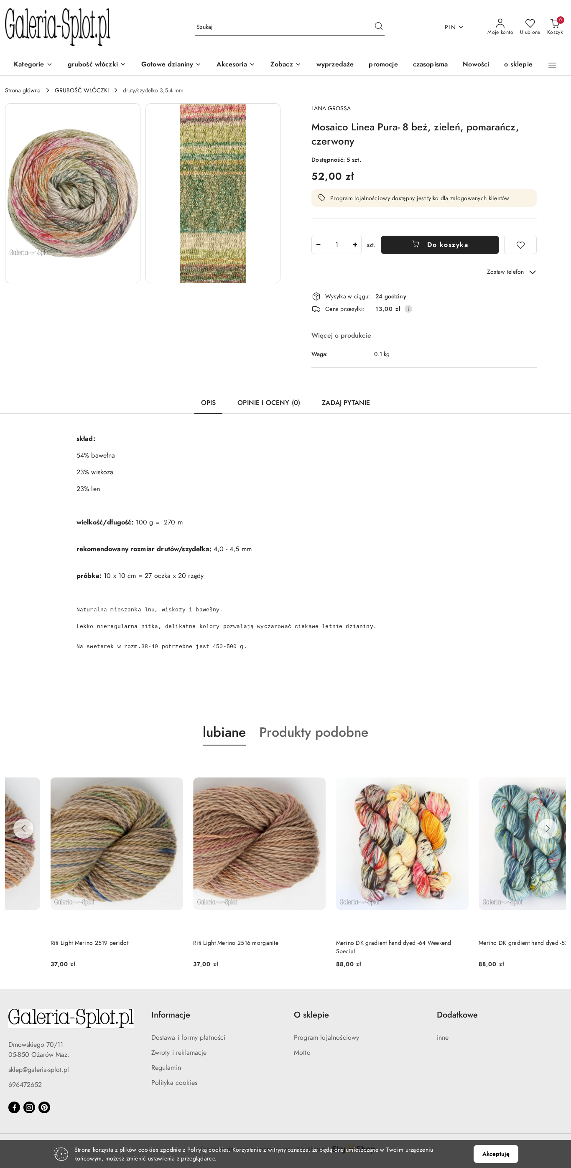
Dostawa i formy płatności (188, 1037)
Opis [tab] (208, 402)
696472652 (25, 1084)
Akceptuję (496, 1154)
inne (443, 1037)
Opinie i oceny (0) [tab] (268, 402)
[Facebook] (14, 1107)
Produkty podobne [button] (313, 732)
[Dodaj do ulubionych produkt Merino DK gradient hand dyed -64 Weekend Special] (414, 765)
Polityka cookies (174, 1082)
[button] (286, 65)
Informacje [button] (170, 1015)
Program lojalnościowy (326, 1037)
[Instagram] (29, 1107)
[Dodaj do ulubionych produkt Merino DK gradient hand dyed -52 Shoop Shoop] (556, 765)
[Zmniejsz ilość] (318, 245)
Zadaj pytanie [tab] (346, 402)
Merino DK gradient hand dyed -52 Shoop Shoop (497, 943)
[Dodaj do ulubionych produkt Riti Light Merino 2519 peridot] (128, 765)
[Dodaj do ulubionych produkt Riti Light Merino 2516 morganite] (271, 765)
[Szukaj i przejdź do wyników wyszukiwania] (379, 27)
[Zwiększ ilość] (355, 245)
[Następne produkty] (547, 828)
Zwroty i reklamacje (179, 1052)
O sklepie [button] (311, 1015)
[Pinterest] (44, 1107)
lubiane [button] (224, 732)
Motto (302, 1052)
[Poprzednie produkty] (23, 828)
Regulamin (166, 1067)
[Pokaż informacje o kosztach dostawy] (408, 308)
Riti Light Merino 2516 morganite (190, 943)
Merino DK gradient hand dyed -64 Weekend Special (348, 947)
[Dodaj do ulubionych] (520, 245)
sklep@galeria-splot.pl (38, 1069)
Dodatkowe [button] (457, 1015)
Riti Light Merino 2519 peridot (44, 943)
